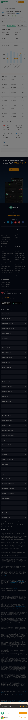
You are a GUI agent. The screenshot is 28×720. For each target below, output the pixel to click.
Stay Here (23, 717)
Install (23, 713)
